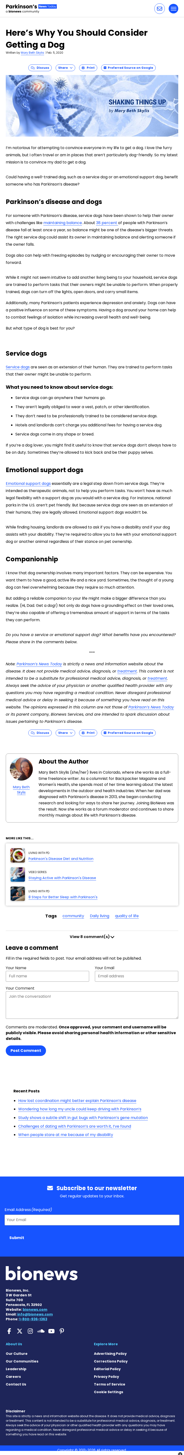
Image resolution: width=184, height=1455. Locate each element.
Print (90, 68)
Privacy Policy (106, 1376)
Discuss (41, 68)
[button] (159, 8)
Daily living (99, 916)
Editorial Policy (107, 1369)
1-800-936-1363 (33, 1319)
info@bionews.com (35, 1314)
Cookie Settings (108, 1392)
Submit (16, 1238)
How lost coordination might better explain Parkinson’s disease (77, 1100)
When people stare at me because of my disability (65, 1134)
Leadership (16, 1369)
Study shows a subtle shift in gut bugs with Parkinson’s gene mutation (83, 1117)
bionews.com (35, 1309)
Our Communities (22, 1361)
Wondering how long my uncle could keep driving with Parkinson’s (79, 1109)
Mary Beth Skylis (32, 53)
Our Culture (17, 1353)
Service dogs (18, 367)
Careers (13, 1376)
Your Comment (20, 988)
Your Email (104, 968)
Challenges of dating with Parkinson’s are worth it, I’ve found (74, 1126)
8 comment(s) (90, 936)
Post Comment (26, 1050)
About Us (14, 1344)
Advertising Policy (110, 1353)
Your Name (16, 968)
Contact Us (16, 1384)
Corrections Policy (111, 1361)
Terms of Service (109, 1384)
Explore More (106, 1344)
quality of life (127, 916)
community (73, 916)
